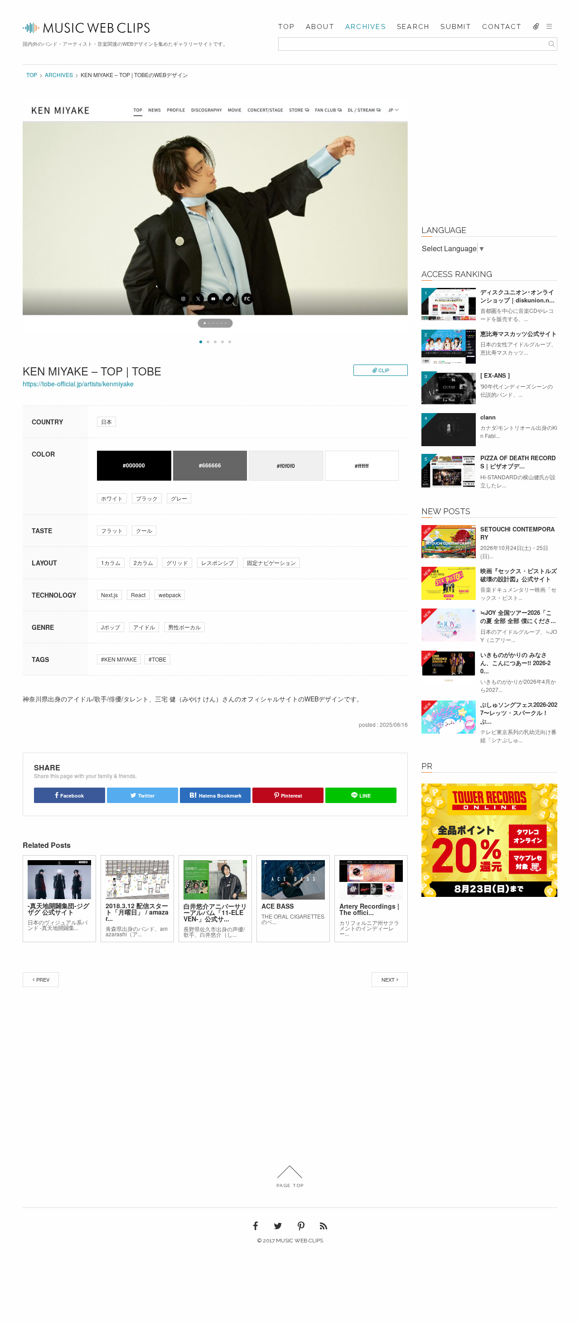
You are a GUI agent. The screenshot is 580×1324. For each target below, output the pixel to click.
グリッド (177, 562)
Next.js (109, 595)
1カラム (111, 562)
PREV (42, 979)
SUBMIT (455, 27)
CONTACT (502, 27)
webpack (170, 595)
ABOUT (320, 27)
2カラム (143, 562)
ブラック (147, 498)
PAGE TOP (290, 1185)
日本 (106, 421)
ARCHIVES (365, 27)
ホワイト (112, 498)
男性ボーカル (184, 627)
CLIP (383, 370)
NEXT (388, 979)
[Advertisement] (489, 155)
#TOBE (157, 659)
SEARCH (413, 27)
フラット (112, 530)
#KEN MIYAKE (119, 659)
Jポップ (110, 627)
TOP (286, 27)
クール (144, 530)
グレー (179, 498)
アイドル (144, 627)
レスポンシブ (217, 562)
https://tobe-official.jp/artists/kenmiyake (78, 383)
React (138, 595)
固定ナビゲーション (271, 562)
